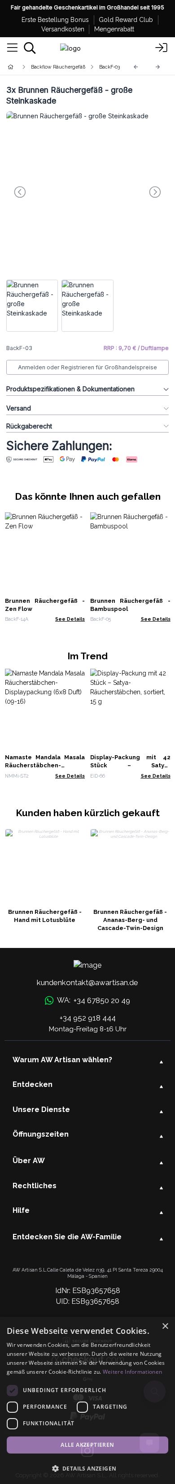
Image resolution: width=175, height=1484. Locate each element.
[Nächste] (158, 67)
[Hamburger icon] (12, 48)
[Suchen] (29, 48)
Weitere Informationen (132, 1372)
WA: (93, 1000)
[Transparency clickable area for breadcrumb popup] (58, 67)
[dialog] (87, 1400)
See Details (70, 619)
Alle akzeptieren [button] (87, 1445)
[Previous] (136, 67)
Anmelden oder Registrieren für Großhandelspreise (87, 367)
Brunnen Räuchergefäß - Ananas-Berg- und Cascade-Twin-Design (130, 920)
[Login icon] (162, 48)
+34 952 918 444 (88, 1017)
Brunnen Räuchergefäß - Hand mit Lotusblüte (45, 916)
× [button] (165, 1326)
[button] (87, 1468)
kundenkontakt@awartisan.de (87, 982)
